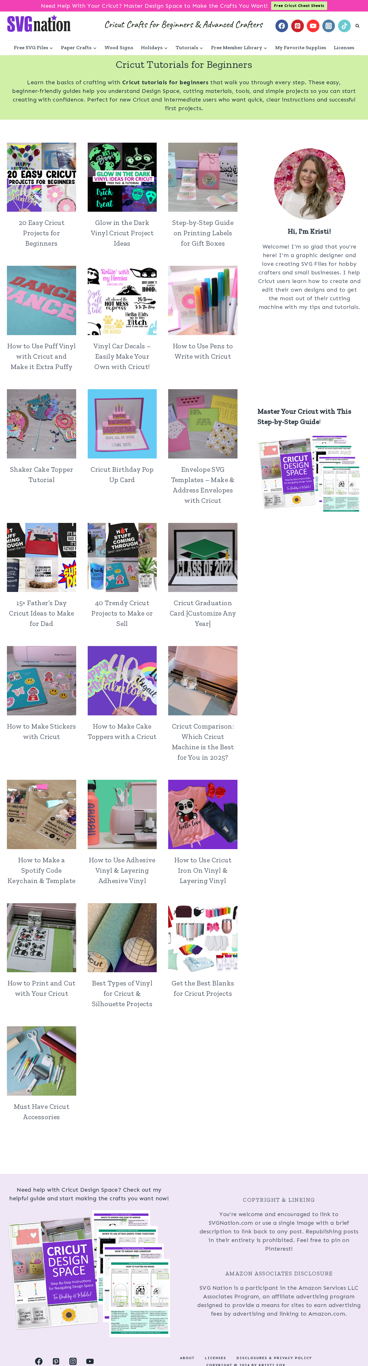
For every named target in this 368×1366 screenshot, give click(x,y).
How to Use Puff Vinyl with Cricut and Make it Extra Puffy (41, 356)
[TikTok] (344, 26)
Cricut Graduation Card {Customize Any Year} (203, 613)
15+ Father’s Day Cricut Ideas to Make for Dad (41, 613)
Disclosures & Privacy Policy (274, 1358)
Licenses (344, 47)
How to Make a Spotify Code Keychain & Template (41, 870)
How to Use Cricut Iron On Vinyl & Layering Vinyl (202, 870)
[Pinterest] (297, 26)
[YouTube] (313, 26)
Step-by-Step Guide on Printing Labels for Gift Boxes (202, 232)
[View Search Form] (357, 26)
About (187, 1358)
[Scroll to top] (353, 1343)
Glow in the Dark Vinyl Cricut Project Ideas (122, 232)
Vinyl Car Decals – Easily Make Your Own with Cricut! (122, 356)
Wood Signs (118, 47)
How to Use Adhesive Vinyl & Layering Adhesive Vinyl (122, 870)
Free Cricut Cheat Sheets (299, 5)
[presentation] (41, 177)
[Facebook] (281, 26)
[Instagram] (328, 26)
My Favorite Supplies (300, 47)
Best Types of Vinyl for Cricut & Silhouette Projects (122, 993)
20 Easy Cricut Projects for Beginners (42, 232)
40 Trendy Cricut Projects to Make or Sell (122, 613)
